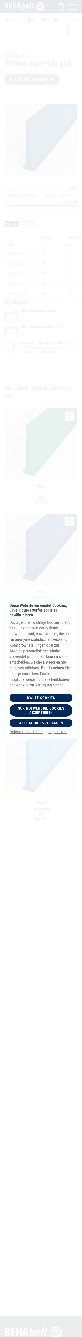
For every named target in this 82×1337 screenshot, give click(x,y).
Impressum (57, 731)
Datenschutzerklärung (27, 731)
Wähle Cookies (41, 698)
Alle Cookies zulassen (41, 723)
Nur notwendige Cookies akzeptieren (41, 710)
